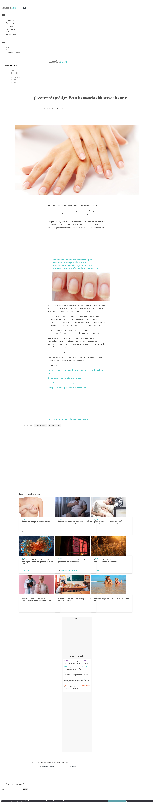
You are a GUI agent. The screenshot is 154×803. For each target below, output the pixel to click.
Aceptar (110, 801)
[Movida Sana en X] (11, 66)
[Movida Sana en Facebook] (6, 66)
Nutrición (10, 26)
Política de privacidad (47, 766)
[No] (126, 801)
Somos (8, 47)
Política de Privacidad (13, 52)
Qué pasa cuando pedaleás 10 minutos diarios (68, 388)
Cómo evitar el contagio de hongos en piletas (68, 419)
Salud (8, 32)
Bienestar (10, 20)
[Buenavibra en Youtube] (14, 66)
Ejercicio (10, 23)
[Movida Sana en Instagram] (8, 66)
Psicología (10, 29)
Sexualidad (11, 35)
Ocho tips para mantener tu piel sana (64, 383)
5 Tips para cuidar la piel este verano (64, 378)
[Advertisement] (95, 118)
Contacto (9, 50)
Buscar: (3, 789)
